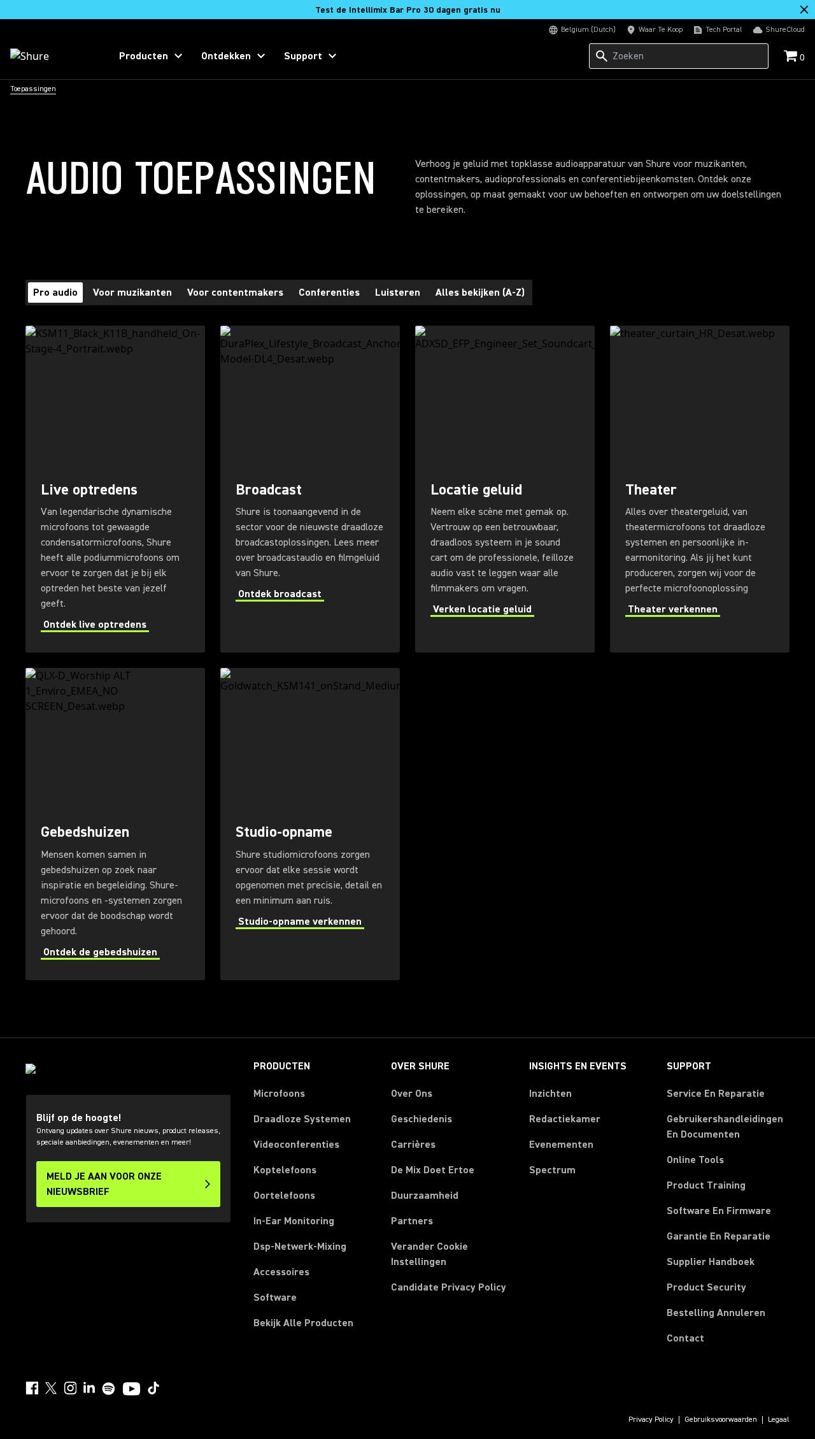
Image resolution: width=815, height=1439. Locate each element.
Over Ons (411, 1093)
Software (275, 1297)
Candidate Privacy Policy (448, 1287)
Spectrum (552, 1170)
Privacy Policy (651, 1420)
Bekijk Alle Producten (303, 1323)
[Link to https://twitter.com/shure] (51, 1388)
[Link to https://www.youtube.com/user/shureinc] (131, 1390)
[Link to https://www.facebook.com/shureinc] (31, 1388)
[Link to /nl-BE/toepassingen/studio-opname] (310, 824)
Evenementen (561, 1144)
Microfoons (279, 1093)
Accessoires (281, 1272)
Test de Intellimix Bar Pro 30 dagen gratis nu (407, 10)
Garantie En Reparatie (718, 1236)
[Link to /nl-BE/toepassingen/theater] (700, 489)
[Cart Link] (792, 57)
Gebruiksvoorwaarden (720, 1420)
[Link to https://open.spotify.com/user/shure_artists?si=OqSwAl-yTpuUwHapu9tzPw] (109, 1389)
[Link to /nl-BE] (52, 56)
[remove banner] (804, 10)
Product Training (706, 1185)
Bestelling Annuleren (716, 1312)
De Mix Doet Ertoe (432, 1170)
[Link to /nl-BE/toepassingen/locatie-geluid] (505, 489)
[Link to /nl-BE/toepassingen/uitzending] (310, 489)
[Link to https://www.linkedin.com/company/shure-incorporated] (89, 1388)
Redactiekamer (564, 1119)
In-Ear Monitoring (293, 1221)
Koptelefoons (284, 1170)
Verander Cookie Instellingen (429, 1254)
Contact (685, 1338)
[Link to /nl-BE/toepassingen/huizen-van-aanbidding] (115, 824)
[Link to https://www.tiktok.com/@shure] (153, 1388)
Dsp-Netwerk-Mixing (299, 1246)
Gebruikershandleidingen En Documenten (725, 1127)
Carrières (413, 1144)
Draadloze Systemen (302, 1119)
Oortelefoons (284, 1195)
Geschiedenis (421, 1119)
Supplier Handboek (711, 1261)
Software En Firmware (719, 1210)
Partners (412, 1221)
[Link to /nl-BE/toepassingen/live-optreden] (115, 489)
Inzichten (550, 1093)
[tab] (55, 292)
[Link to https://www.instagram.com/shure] (70, 1388)
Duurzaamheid (424, 1195)
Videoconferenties (296, 1144)
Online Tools (695, 1159)
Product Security (706, 1287)
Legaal (779, 1420)
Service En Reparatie (716, 1093)
